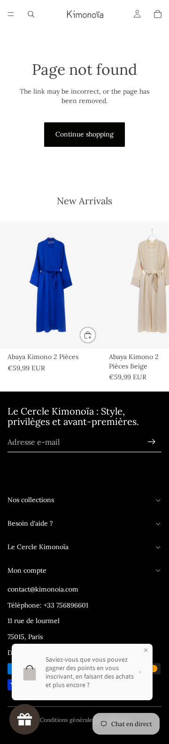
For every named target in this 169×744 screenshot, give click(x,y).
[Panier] (157, 14)
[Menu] (11, 14)
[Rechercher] (31, 14)
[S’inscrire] (151, 442)
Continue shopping (84, 134)
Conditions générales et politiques (85, 719)
